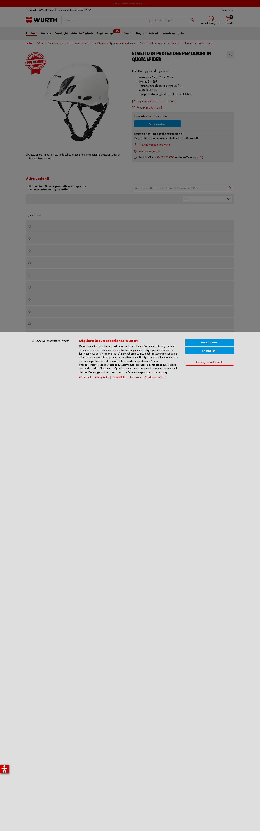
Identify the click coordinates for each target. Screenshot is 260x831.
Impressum (135, 377)
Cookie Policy (119, 377)
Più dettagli (85, 377)
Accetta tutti (209, 342)
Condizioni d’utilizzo (155, 377)
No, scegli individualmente (209, 362)
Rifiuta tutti (210, 351)
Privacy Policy (102, 377)
